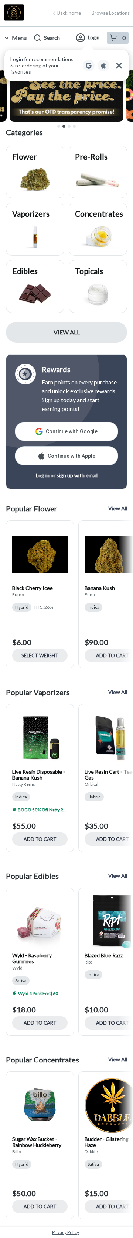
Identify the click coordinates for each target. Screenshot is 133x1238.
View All (67, 332)
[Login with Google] (89, 65)
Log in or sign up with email (67, 475)
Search (52, 37)
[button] (66, 65)
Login (93, 37)
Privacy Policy (65, 1232)
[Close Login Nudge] (119, 65)
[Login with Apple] (103, 65)
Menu (19, 37)
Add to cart (40, 839)
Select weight (39, 655)
